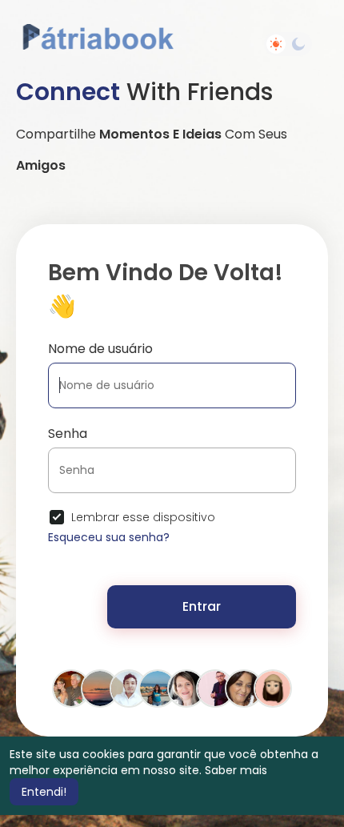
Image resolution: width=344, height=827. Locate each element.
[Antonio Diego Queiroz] (100, 688)
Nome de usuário (100, 348)
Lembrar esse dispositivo (143, 517)
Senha (67, 433)
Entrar (201, 606)
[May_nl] (157, 688)
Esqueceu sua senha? (109, 537)
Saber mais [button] (236, 770)
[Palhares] (272, 688)
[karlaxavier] (186, 688)
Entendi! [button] (44, 792)
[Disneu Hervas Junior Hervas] (71, 688)
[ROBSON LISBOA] (128, 688)
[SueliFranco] (244, 688)
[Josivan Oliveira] (215, 688)
